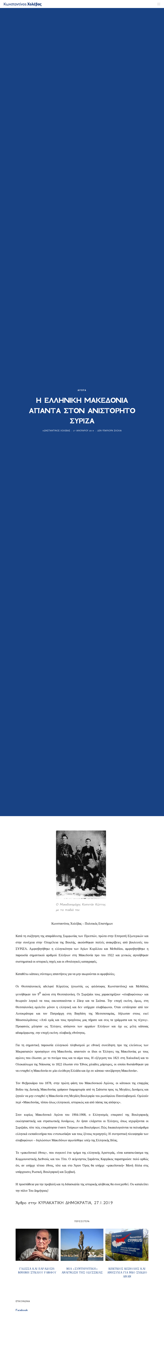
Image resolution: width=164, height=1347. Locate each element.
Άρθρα (82, 390)
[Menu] (157, 4)
